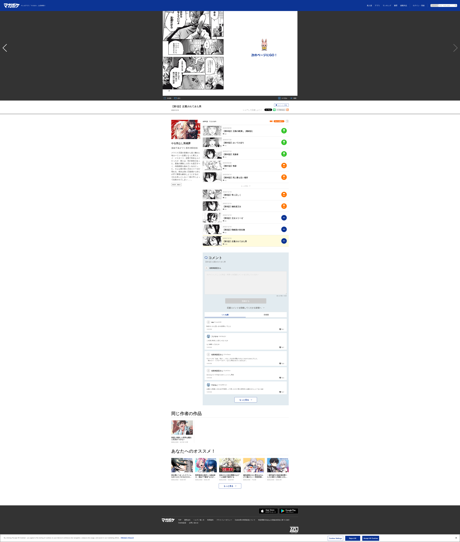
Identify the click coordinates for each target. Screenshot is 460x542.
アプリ (377, 5)
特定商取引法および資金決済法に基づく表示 (273, 520)
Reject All (352, 538)
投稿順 (266, 314)
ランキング (387, 5)
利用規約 (210, 520)
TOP (179, 520)
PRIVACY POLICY (127, 538)
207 (283, 392)
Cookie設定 (182, 523)
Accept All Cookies (371, 538)
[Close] (456, 537)
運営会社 (187, 520)
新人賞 (369, 5)
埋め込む (282, 110)
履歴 (395, 5)
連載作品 (403, 5)
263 (283, 378)
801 (283, 329)
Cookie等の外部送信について (245, 520)
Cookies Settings (335, 538)
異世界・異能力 (176, 184)
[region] (230, 538)
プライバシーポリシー (224, 520)
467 (283, 347)
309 (283, 363)
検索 (455, 5)
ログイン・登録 (419, 5)
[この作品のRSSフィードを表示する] (287, 110)
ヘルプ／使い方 (198, 520)
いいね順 (225, 314)
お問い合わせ (193, 523)
